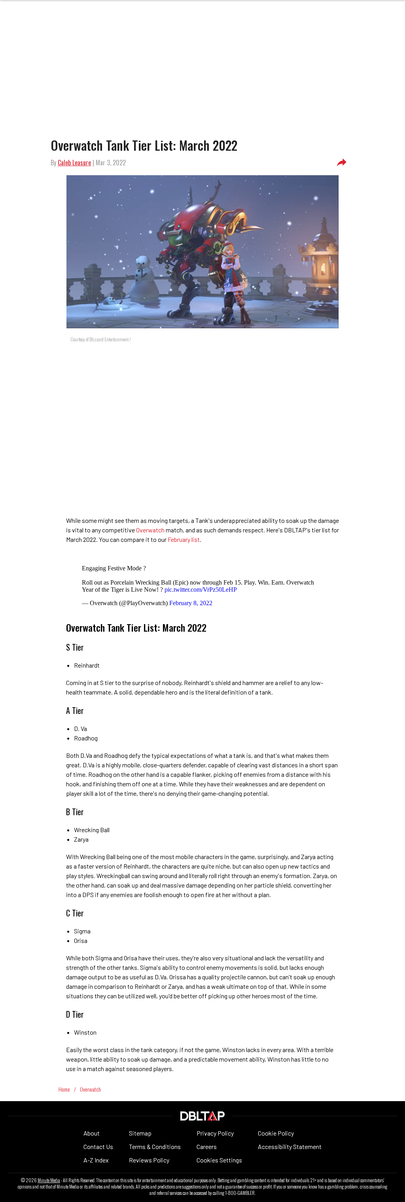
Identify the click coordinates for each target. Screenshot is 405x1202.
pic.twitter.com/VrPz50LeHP (201, 589)
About (91, 1133)
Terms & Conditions (155, 1146)
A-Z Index (96, 1160)
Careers (207, 1146)
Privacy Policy (215, 1133)
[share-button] (342, 162)
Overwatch (150, 530)
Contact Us (98, 1146)
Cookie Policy (276, 1133)
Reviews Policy (149, 1160)
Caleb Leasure (74, 162)
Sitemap (140, 1133)
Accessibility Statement (290, 1146)
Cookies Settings (219, 1160)
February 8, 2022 (190, 603)
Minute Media (49, 1180)
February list (184, 539)
